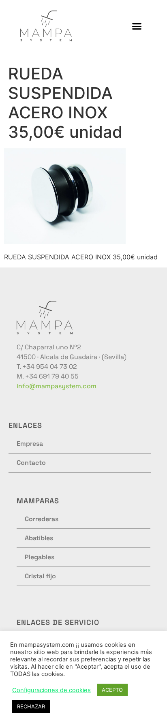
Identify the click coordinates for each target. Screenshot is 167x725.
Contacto (31, 462)
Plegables (39, 557)
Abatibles (39, 538)
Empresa (30, 443)
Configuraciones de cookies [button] (51, 690)
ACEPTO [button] (112, 690)
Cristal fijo (40, 576)
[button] (137, 26)
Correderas (41, 519)
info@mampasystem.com (56, 386)
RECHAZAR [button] (31, 706)
